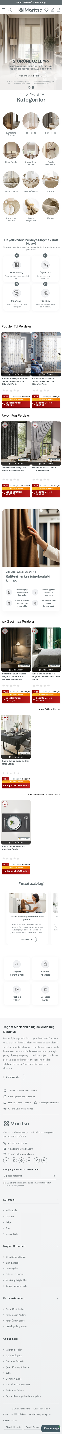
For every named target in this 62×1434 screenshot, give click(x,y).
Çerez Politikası (10, 1420)
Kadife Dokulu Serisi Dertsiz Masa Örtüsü (15, 762)
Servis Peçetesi (53, 795)
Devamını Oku (27, 940)
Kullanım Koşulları (14, 1349)
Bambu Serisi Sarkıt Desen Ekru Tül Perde (45, 380)
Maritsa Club (12, 1234)
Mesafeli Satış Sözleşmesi (18, 1384)
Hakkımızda (11, 1210)
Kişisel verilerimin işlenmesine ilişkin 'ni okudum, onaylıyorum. (29, 1184)
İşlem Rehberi (12, 1262)
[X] (37, 1160)
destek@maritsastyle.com (21, 1148)
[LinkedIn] (44, 1160)
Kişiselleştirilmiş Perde (16, 1326)
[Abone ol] (54, 1176)
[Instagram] (14, 1160)
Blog (8, 1228)
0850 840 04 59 (18, 1143)
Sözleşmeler (10, 1338)
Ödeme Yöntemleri (14, 1274)
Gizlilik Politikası (18, 1414)
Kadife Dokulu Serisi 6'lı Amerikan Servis (13, 848)
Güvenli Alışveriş (13, 1378)
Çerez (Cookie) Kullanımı (17, 1367)
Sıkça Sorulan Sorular (16, 1257)
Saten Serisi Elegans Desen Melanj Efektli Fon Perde (47, 469)
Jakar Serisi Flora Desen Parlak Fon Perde (15, 469)
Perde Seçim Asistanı (16, 1315)
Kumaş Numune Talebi (16, 1286)
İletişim (9, 1222)
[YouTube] (29, 1160)
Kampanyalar (12, 1268)
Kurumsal (9, 1199)
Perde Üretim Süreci (15, 1320)
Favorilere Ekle (5, 336)
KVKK (8, 1373)
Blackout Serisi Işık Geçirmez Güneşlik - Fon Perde (31, 677)
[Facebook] (6, 1160)
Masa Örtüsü (45, 709)
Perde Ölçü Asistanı (15, 1309)
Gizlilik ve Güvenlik (15, 1361)
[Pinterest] (21, 1160)
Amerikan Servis (36, 795)
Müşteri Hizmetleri (14, 1246)
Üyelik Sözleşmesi (14, 1355)
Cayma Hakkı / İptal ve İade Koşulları (23, 1396)
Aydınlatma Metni (43, 1182)
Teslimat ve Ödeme (15, 1390)
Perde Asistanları (13, 1298)
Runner (56, 709)
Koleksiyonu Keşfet (29, 76)
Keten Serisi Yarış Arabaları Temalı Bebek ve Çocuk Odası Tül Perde (15, 381)
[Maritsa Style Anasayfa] (16, 1123)
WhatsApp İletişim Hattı (16, 1280)
